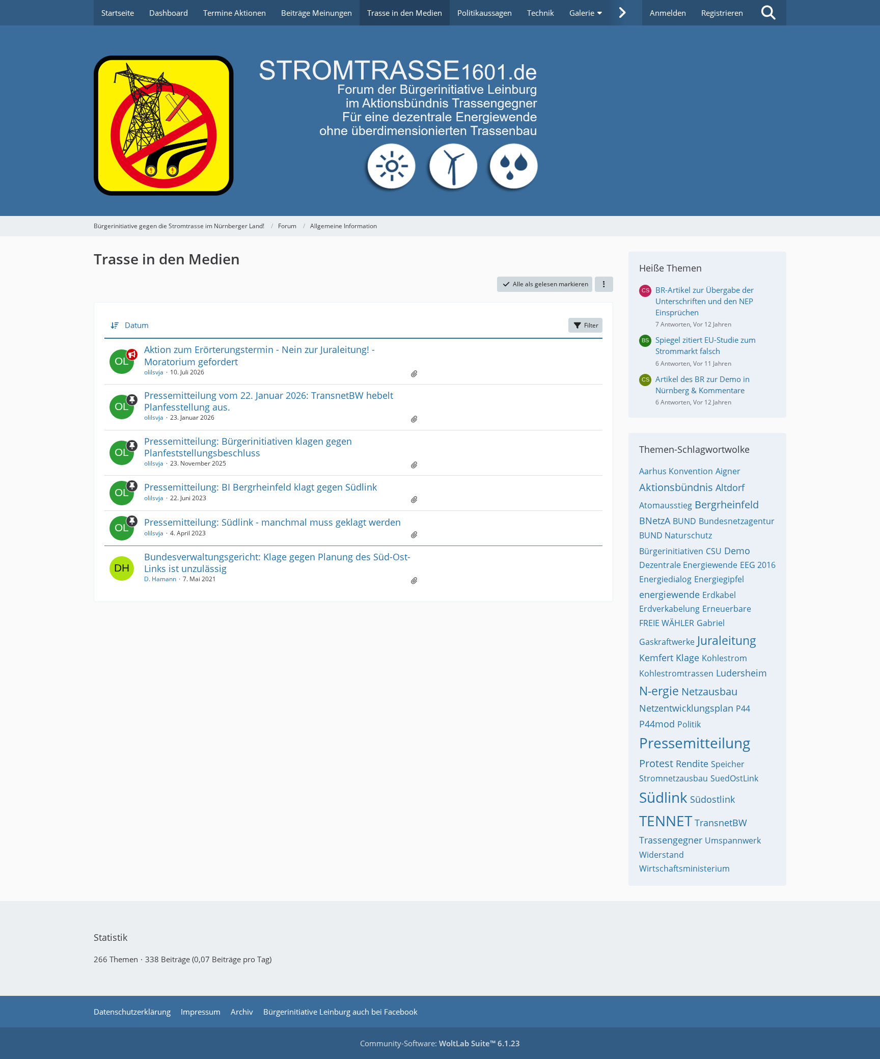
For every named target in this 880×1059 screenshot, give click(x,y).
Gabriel (711, 623)
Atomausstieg (665, 505)
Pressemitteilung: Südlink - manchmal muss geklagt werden (272, 522)
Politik (689, 724)
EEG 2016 (758, 565)
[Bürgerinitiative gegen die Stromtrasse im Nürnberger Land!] (440, 121)
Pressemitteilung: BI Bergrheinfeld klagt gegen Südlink (260, 487)
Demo (737, 551)
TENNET (665, 820)
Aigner (728, 471)
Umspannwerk (733, 840)
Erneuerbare (726, 608)
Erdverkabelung (669, 608)
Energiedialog (665, 579)
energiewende (669, 594)
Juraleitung (726, 640)
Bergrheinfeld (727, 504)
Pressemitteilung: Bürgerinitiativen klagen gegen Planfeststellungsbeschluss (248, 447)
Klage (687, 657)
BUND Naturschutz (675, 535)
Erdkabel (719, 595)
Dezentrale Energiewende (688, 565)
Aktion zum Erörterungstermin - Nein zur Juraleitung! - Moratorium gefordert (259, 355)
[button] (604, 284)
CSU (714, 551)
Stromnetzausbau (673, 778)
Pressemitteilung (694, 742)
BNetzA (654, 520)
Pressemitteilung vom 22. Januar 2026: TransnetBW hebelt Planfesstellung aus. (268, 401)
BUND (684, 521)
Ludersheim (741, 673)
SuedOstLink (734, 778)
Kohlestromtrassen (676, 673)
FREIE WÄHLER (666, 623)
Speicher (728, 764)
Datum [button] (137, 325)
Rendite (692, 763)
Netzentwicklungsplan (686, 708)
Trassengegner (670, 840)
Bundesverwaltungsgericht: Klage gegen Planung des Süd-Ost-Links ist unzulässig (277, 563)
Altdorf (730, 487)
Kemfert (656, 657)
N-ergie (659, 691)
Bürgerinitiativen (671, 551)
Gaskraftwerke (667, 641)
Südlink (663, 797)
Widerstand (661, 854)
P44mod (657, 724)
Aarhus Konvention (676, 471)
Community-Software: (440, 1043)
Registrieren (722, 13)
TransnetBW (721, 823)
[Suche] (768, 12)
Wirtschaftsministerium (684, 868)
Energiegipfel (719, 579)
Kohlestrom (724, 658)
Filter (591, 325)
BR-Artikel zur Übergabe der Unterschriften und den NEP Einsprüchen (704, 301)
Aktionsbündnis (676, 487)
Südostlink (712, 799)
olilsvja (153, 372)
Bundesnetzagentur (737, 521)
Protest (656, 763)
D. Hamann (160, 579)
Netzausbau (709, 691)
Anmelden (668, 13)
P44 (743, 708)
